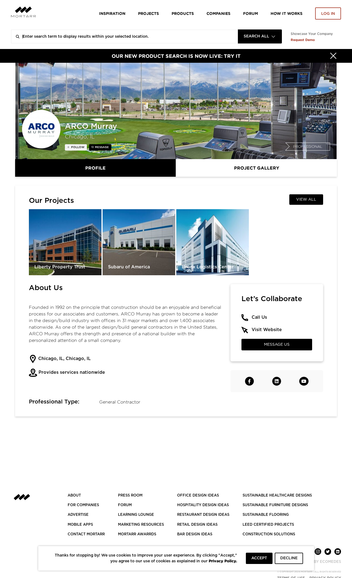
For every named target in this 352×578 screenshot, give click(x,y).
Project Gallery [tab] (256, 167)
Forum (250, 13)
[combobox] (260, 36)
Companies (218, 13)
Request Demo (303, 40)
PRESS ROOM (130, 495)
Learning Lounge (136, 515)
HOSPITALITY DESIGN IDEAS (203, 505)
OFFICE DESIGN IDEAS (198, 495)
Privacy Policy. (223, 561)
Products (183, 13)
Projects (148, 13)
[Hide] (333, 56)
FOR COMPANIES (83, 505)
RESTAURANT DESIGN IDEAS (203, 515)
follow (77, 147)
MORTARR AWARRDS (137, 534)
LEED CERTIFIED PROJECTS (268, 525)
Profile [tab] (95, 167)
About (74, 495)
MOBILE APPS (80, 525)
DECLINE (289, 558)
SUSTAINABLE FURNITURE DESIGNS (275, 505)
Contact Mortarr (86, 534)
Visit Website (267, 330)
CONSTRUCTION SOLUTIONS (269, 534)
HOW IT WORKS (286, 13)
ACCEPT (259, 558)
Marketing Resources (141, 525)
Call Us (259, 317)
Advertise (78, 515)
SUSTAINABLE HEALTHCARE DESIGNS (277, 495)
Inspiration (112, 13)
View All (306, 199)
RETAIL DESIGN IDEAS (197, 525)
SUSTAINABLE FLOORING (266, 515)
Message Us (277, 345)
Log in (328, 14)
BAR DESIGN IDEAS (194, 534)
